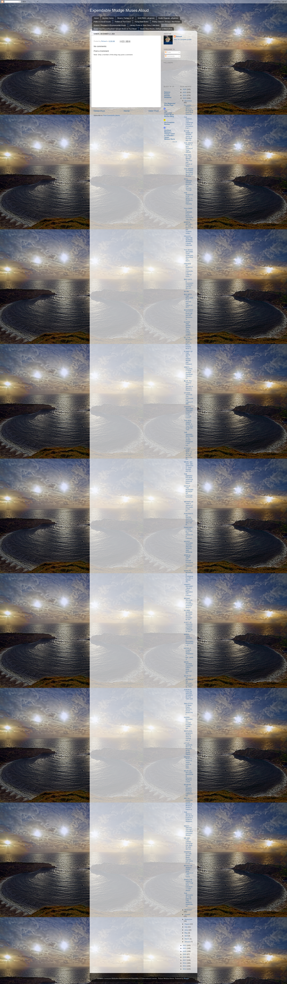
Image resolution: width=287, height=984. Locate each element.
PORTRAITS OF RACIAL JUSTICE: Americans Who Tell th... (188, 519)
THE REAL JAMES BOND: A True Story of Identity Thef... (188, 425)
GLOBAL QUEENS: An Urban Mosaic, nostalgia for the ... (188, 615)
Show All (175, 141)
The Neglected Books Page (169, 104)
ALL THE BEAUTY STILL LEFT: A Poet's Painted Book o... (188, 343)
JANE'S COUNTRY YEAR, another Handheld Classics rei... (188, 372)
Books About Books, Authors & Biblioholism (156, 29)
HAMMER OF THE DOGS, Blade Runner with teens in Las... (188, 857)
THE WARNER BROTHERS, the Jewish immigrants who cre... (188, 439)
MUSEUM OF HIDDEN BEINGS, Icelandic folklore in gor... (188, 790)
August (187, 924)
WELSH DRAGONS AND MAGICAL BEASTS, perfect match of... (188, 804)
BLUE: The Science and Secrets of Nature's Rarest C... (188, 385)
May (186, 933)
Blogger (186, 978)
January (188, 942)
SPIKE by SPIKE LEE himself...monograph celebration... (188, 561)
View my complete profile (182, 39)
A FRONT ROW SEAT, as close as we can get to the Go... (188, 453)
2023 (185, 98)
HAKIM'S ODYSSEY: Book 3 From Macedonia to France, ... (188, 590)
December (188, 101)
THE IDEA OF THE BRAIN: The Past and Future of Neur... (188, 160)
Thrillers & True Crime (123, 22)
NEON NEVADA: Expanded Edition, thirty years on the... (188, 667)
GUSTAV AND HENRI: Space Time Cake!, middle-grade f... (188, 328)
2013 (185, 969)
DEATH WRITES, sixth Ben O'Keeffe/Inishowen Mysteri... (188, 830)
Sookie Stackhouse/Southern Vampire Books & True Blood (115, 29)
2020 (185, 951)
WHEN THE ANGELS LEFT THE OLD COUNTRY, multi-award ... (188, 885)
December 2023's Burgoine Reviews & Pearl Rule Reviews (188, 109)
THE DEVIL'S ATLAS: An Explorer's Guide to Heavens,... (188, 817)
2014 (185, 966)
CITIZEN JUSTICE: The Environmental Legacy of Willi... (188, 398)
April (186, 936)
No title (186, 291)
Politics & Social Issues (102, 22)
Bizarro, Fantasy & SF (125, 18)
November (188, 910)
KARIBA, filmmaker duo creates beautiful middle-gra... (188, 723)
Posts (168, 52)
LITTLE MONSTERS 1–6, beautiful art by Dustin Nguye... (188, 748)
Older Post (153, 111)
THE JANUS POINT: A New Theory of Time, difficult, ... (188, 147)
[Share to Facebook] (127, 41)
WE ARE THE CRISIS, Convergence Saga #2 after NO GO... (188, 843)
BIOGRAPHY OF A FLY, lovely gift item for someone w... (188, 314)
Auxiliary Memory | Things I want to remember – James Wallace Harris (169, 134)
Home (96, 18)
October (187, 914)
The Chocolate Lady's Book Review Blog (169, 113)
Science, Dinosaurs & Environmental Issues (110, 25)
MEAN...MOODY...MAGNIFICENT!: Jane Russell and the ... (188, 466)
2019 (185, 954)
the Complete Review (169, 123)
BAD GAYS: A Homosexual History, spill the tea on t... (188, 284)
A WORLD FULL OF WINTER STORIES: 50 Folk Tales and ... (188, 695)
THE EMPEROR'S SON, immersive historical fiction (188, 478)
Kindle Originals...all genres (168, 18)
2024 (185, 95)
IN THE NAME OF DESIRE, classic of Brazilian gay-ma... (188, 135)
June (186, 930)
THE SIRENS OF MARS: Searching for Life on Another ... (188, 172)
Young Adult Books (141, 22)
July (186, 927)
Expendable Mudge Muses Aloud (119, 10)
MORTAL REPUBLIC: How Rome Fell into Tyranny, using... (188, 227)
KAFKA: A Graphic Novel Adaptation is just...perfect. (188, 653)
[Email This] (121, 41)
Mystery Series (108, 18)
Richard (179, 36)
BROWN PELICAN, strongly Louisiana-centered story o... (188, 603)
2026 (185, 89)
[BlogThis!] (123, 41)
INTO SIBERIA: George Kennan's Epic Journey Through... (188, 184)
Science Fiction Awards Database (167, 94)
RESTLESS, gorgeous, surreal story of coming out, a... (188, 735)
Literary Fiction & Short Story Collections (144, 25)
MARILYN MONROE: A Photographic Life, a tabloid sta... (188, 576)
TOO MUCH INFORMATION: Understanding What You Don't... (188, 255)
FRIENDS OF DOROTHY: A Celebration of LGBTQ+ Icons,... (188, 270)
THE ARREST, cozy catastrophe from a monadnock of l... (188, 122)
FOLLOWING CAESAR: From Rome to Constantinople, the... (188, 214)
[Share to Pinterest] (129, 41)
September (188, 919)
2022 (185, 945)
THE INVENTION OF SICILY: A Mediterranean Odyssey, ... (188, 199)
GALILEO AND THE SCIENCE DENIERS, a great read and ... (188, 241)
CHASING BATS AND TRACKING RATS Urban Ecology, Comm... (188, 412)
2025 (185, 92)
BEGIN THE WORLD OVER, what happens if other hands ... (188, 871)
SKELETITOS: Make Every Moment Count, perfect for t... (188, 709)
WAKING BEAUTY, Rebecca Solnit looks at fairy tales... (188, 762)
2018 (185, 957)
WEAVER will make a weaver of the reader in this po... (188, 506)
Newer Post (99, 111)
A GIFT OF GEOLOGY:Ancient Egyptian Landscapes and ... (188, 627)
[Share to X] (125, 41)
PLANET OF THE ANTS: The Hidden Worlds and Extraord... (188, 358)
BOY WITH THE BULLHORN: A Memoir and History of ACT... (188, 301)
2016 (185, 963)
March (187, 939)
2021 (185, 948)
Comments (170, 56)
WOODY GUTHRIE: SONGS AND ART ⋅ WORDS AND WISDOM (188, 547)
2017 (185, 960)
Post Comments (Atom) (111, 115)
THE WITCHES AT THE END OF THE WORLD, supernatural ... (188, 900)
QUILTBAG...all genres (146, 18)
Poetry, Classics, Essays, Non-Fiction (166, 22)
